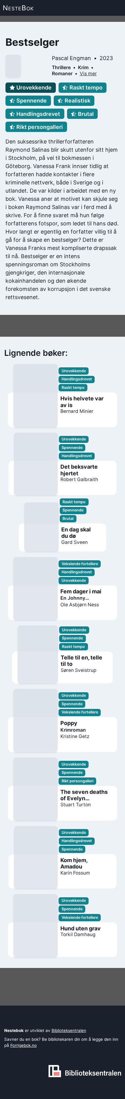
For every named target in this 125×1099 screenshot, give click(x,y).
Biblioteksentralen (69, 1030)
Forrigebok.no (23, 1045)
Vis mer (88, 73)
